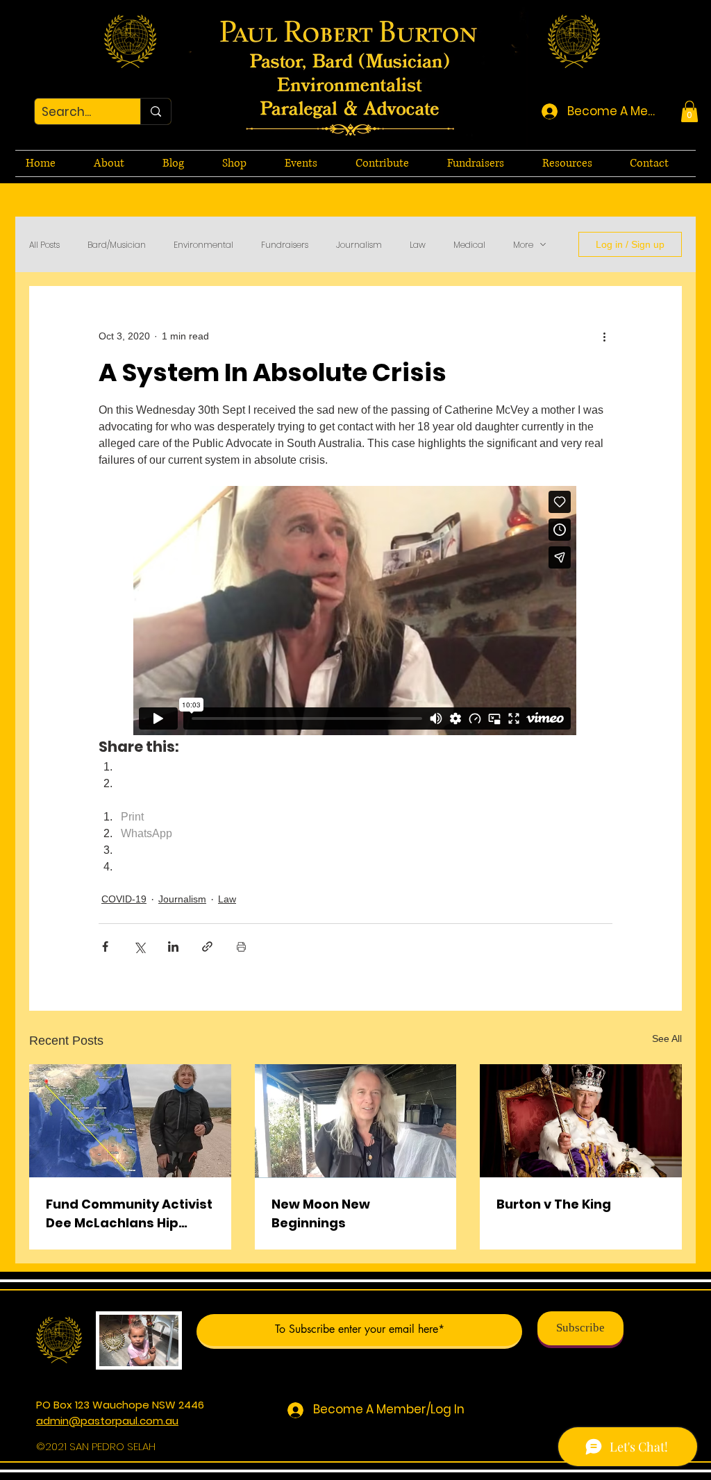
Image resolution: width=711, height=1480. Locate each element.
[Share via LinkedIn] (173, 946)
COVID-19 (124, 899)
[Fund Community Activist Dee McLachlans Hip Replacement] (130, 1120)
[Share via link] (207, 946)
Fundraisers (284, 244)
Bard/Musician (116, 244)
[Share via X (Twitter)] (139, 946)
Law (418, 244)
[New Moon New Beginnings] (356, 1121)
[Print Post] (241, 946)
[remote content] (355, 611)
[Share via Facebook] (105, 946)
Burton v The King (553, 1204)
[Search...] (155, 111)
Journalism (359, 244)
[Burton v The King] (581, 1120)
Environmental (203, 244)
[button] (689, 111)
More (523, 244)
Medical (469, 244)
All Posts (44, 244)
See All (667, 1038)
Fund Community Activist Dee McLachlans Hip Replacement (129, 1213)
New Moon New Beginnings (320, 1213)
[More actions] (604, 336)
